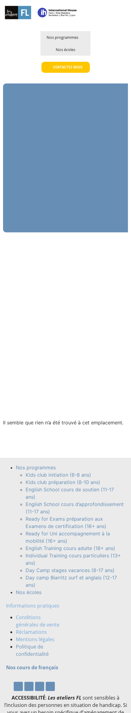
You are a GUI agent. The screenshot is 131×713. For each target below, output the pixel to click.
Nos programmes (62, 37)
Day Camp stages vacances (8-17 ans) (70, 570)
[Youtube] (29, 686)
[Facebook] (18, 686)
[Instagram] (39, 686)
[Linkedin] (50, 686)
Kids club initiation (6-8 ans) (58, 475)
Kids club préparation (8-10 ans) (63, 482)
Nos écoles (65, 49)
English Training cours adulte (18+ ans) (70, 548)
